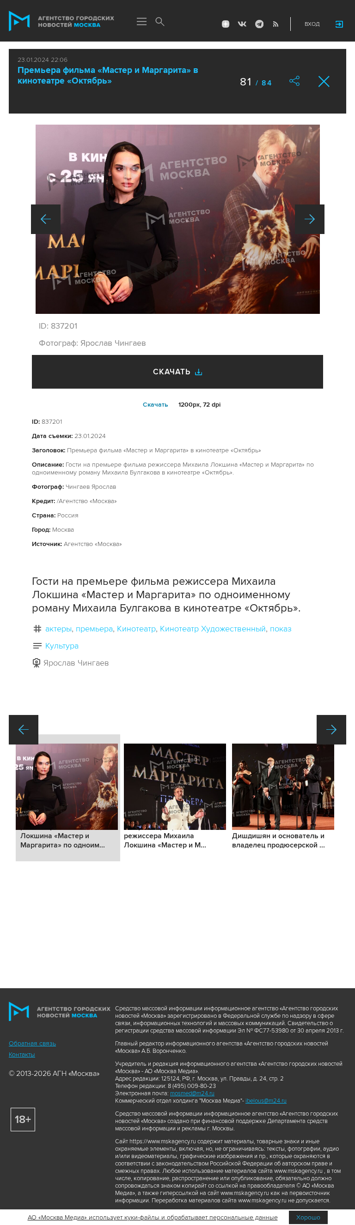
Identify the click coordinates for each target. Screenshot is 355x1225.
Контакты (22, 1054)
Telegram (259, 24)
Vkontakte (242, 24)
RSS (275, 24)
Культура (62, 646)
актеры (58, 629)
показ (281, 629)
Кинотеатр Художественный (213, 629)
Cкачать (155, 404)
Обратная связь (32, 1043)
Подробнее (68, 797)
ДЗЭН (226, 24)
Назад (46, 219)
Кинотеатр (136, 629)
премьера (94, 629)
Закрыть (324, 81)
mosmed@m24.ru (192, 1093)
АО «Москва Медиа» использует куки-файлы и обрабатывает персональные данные (153, 1217)
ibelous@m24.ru (266, 1101)
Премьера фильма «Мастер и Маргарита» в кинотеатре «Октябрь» (108, 75)
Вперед (309, 219)
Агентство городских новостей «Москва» (61, 21)
